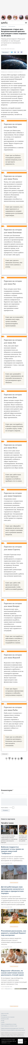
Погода (2, 1020)
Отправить (5, 810)
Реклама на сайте (5, 1018)
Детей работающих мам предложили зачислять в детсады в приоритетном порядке (12, 890)
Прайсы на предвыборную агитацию (8, 1024)
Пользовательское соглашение (7, 1017)
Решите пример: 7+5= (6, 807)
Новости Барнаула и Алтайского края (9, 1025)
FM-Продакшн (4, 1015)
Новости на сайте (5, 1013)
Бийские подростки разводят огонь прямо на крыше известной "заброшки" (12, 850)
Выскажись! (5, 52)
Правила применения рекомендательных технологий (12, 1028)
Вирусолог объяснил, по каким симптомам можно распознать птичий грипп (12, 972)
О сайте (2, 1022)
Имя (3, 793)
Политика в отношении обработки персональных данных (13, 1030)
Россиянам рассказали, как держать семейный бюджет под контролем (13, 933)
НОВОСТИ (3, 26)
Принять (20, 1041)
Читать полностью (14, 882)
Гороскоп (4, 754)
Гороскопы (11, 26)
